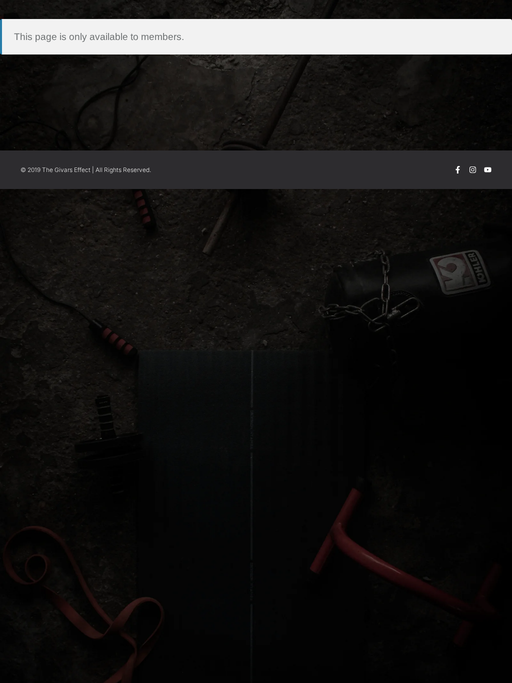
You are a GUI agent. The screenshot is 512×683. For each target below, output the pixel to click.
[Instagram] (472, 170)
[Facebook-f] (458, 170)
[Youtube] (488, 170)
